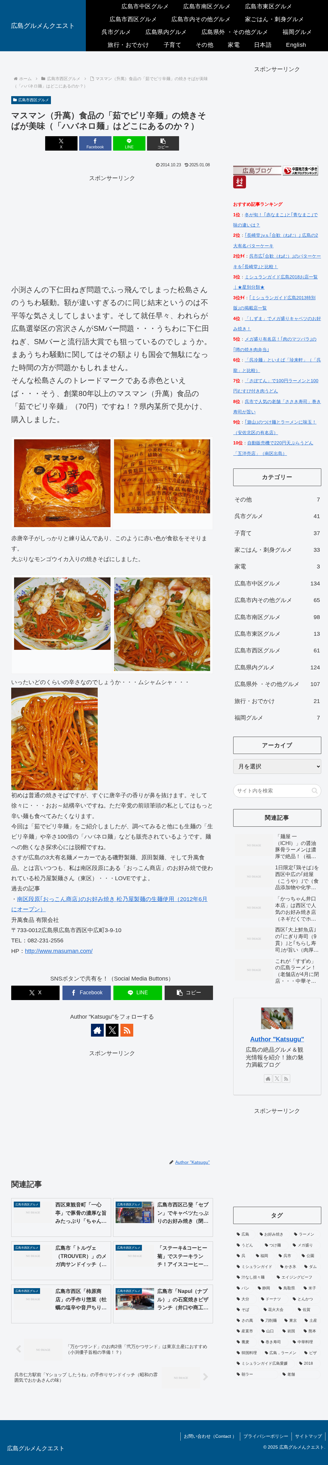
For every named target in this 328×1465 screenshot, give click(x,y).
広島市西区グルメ (33, 100)
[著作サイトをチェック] (97, 1030)
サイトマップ (308, 1436)
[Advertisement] (112, 228)
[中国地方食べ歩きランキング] (300, 170)
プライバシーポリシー (265, 1436)
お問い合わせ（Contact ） (210, 1436)
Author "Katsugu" (277, 1039)
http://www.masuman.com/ (59, 951)
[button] (163, 143)
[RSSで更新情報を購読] (126, 1030)
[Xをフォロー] (112, 1030)
